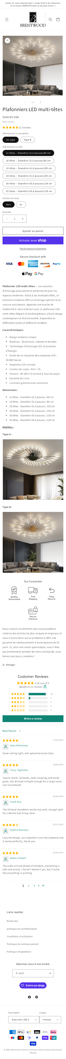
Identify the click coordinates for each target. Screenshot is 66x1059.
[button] (6, 19)
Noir (8, 204)
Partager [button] (10, 664)
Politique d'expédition (19, 951)
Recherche (12, 920)
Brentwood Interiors (20, 1049)
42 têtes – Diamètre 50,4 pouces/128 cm (29, 191)
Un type (10, 139)
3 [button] (34, 885)
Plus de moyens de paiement (33, 248)
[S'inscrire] (50, 973)
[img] (10, 740)
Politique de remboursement (23, 944)
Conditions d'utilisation (20, 936)
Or (21, 204)
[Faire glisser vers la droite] (40, 102)
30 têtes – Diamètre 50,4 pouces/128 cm (29, 183)
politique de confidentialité (22, 928)
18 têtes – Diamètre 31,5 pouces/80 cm (28, 160)
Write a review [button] (33, 718)
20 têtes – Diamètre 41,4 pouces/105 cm (29, 168)
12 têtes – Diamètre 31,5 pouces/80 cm (28, 152)
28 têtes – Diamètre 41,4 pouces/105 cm (29, 175)
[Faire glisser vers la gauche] (25, 102)
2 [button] (28, 885)
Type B (27, 139)
